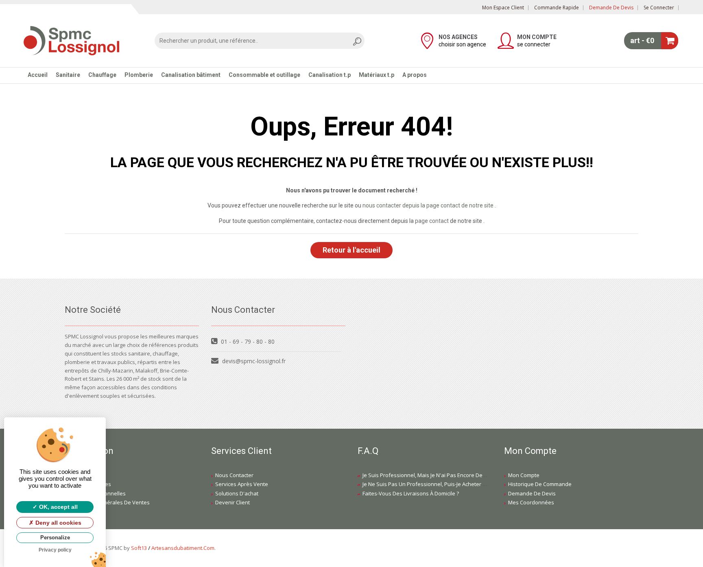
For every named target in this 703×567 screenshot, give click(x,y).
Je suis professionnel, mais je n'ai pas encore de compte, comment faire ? (454, 475)
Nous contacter (234, 475)
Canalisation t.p (329, 75)
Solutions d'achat (236, 493)
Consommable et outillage (264, 75)
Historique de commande (540, 484)
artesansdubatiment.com (182, 548)
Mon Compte (523, 475)
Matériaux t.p (376, 75)
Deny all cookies (57, 522)
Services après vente (241, 484)
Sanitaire (68, 75)
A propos (414, 75)
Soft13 (139, 548)
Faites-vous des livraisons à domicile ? (410, 493)
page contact (432, 221)
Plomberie (138, 75)
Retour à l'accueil (351, 250)
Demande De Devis (532, 493)
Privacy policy (55, 550)
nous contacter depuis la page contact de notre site (427, 205)
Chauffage (102, 75)
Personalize (55, 537)
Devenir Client (232, 502)
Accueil (38, 75)
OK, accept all (57, 507)
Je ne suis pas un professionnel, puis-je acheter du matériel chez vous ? (452, 484)
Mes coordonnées (531, 502)
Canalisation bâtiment (191, 75)
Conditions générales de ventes (109, 502)
